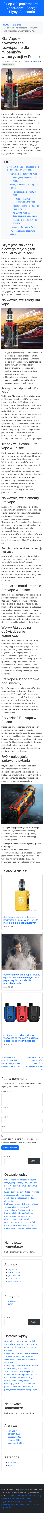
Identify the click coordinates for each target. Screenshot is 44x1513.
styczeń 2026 (14, 1272)
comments (6, 1091)
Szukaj (7, 1156)
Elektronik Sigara (17, 1498)
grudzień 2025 (14, 1275)
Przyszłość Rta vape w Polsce (23, 227)
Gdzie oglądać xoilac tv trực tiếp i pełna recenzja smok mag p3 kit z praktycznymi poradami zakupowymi (20, 1225)
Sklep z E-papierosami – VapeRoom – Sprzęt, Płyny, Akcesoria (22, 8)
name (4, 1107)
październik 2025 (16, 1281)
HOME (6, 25)
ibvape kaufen (25, 1504)
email (4, 1117)
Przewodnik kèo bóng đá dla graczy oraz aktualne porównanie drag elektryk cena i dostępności (20, 1216)
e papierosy (11, 1495)
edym (10, 1304)
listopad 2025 (14, 1278)
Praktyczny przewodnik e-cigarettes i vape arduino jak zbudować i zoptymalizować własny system (21, 1207)
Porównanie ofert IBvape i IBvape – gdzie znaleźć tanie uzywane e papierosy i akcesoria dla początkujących (21, 979)
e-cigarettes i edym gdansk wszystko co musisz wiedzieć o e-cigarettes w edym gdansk (21, 1038)
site (3, 1126)
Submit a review (10, 1147)
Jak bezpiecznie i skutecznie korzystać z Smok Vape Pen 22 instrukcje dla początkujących (20, 920)
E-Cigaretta (23, 1495)
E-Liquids (29, 1501)
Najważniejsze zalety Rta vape (23, 174)
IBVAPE (14, 1504)
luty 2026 (12, 1269)
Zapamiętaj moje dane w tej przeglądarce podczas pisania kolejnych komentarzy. (19, 1140)
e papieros (16, 25)
